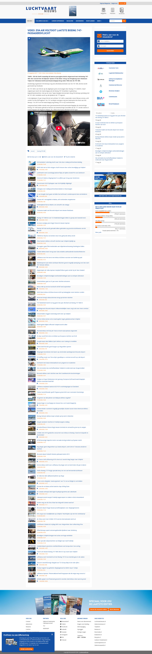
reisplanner (90, 21)
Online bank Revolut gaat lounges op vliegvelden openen (54, 346)
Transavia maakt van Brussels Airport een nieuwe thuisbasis (55, 210)
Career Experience (58, 21)
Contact (28, 621)
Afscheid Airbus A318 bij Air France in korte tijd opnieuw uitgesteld (57, 331)
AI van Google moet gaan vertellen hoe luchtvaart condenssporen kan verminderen (62, 194)
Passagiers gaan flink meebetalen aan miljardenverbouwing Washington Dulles (60, 246)
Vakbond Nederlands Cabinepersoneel (49, 622)
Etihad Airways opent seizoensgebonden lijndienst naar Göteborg (57, 530)
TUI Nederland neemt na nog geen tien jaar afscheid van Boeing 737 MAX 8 (60, 303)
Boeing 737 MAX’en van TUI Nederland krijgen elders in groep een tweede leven (61, 218)
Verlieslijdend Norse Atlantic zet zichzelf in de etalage (53, 205)
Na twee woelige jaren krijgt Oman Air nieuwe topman (53, 223)
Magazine (70, 21)
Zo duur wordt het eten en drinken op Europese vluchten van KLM (57, 336)
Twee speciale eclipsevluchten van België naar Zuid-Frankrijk (55, 541)
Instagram (64, 634)
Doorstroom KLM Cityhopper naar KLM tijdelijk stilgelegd (54, 183)
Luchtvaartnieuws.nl (100, 621)
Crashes (113, 113)
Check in (122, 3)
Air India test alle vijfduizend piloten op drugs (50, 476)
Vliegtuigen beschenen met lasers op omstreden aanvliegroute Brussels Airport (61, 352)
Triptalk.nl (97, 627)
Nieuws (29, 21)
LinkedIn (64, 629)
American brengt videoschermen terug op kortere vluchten (54, 297)
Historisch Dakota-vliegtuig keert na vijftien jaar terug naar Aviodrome (58, 178)
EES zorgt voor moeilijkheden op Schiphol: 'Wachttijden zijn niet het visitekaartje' (61, 514)
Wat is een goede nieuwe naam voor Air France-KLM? (108, 207)
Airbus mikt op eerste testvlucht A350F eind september (54, 286)
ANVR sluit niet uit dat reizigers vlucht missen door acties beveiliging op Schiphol (61, 167)
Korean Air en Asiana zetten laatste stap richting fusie (53, 486)
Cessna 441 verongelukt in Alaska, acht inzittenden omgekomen (56, 199)
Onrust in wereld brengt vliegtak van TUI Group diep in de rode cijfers (58, 562)
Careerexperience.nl (100, 642)
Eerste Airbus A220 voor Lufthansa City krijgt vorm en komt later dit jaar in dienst (61, 465)
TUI (44, 626)
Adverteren (29, 624)
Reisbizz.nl (97, 629)
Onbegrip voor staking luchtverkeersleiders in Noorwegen (54, 189)
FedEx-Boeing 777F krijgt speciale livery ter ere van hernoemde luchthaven (59, 470)
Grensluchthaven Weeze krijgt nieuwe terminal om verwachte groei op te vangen (61, 427)
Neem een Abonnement (84, 621)
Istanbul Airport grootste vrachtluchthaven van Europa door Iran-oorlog (58, 546)
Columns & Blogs (42, 21)
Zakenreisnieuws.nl (99, 624)
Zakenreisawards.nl (99, 645)
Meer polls (98, 232)
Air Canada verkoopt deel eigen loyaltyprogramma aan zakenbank (56, 492)
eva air (33, 151)
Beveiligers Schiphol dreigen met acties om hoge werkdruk (54, 535)
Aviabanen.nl (98, 634)
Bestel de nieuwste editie (98, 609)
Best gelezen (99, 113)
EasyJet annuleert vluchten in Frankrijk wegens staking (53, 422)
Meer (99, 21)
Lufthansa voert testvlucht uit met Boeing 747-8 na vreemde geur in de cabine (60, 557)
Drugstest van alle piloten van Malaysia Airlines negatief (53, 398)
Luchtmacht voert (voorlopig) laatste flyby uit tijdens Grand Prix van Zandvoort (61, 173)
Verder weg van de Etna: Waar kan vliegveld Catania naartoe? (55, 502)
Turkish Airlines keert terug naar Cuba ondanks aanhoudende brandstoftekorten (61, 251)
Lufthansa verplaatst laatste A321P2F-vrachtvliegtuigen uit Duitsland (58, 386)
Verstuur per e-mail (35, 157)
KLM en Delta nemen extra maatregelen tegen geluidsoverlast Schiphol (58, 319)
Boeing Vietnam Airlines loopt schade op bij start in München (55, 416)
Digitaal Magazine (105, 3)
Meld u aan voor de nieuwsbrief (53, 157)
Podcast (64, 640)
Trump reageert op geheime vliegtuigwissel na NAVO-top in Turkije (57, 568)
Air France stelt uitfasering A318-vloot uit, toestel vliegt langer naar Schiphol (60, 459)
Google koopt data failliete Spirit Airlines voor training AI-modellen (57, 341)
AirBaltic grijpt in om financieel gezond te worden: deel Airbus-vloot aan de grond (61, 579)
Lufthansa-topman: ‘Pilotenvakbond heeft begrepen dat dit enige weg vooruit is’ (61, 573)
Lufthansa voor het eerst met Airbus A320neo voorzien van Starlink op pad (59, 257)
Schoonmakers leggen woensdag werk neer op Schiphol (53, 314)
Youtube (64, 632)
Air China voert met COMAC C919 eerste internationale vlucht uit (56, 519)
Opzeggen (80, 629)
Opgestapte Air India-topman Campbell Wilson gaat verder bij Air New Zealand (60, 270)
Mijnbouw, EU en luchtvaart (105, 189)
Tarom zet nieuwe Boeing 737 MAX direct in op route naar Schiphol (57, 551)
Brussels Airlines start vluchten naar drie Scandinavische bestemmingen (58, 373)
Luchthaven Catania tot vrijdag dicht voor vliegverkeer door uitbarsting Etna (60, 524)
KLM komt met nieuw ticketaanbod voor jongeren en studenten (56, 363)
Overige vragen (81, 632)
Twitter (64, 624)
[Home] (41, 11)
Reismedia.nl (98, 632)
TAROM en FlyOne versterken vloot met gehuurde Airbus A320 (56, 236)
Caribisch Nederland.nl (100, 640)
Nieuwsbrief (65, 621)
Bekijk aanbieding (26, 649)
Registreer (115, 3)
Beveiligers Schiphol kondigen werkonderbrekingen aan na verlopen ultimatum (60, 276)
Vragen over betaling (83, 624)
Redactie (28, 627)
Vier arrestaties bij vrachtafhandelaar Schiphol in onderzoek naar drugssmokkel (60, 368)
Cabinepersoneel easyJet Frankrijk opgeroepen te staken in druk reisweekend (60, 497)
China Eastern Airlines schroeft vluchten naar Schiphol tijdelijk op (56, 241)
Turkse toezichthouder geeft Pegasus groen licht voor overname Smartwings (60, 392)
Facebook (64, 627)
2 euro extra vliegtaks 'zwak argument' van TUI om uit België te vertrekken (59, 481)
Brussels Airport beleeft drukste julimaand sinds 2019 (53, 454)
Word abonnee (114, 609)
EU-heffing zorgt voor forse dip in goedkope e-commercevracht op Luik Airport (61, 357)
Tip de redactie (70, 157)
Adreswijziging (81, 627)
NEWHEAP (46, 628)
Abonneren (80, 21)
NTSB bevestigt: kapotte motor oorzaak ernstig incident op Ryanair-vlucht (59, 440)
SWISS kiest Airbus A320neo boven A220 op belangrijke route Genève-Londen (60, 292)
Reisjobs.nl (97, 637)
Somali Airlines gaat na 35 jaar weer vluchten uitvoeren (53, 281)
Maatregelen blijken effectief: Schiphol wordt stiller (52, 324)
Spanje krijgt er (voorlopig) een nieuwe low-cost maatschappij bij (56, 403)
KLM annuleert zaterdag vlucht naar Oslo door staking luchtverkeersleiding (59, 162)
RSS (63, 637)
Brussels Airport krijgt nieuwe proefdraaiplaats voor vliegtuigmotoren (58, 508)
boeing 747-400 (41, 151)
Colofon (28, 629)
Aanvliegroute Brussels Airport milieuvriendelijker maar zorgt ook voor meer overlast (62, 308)
